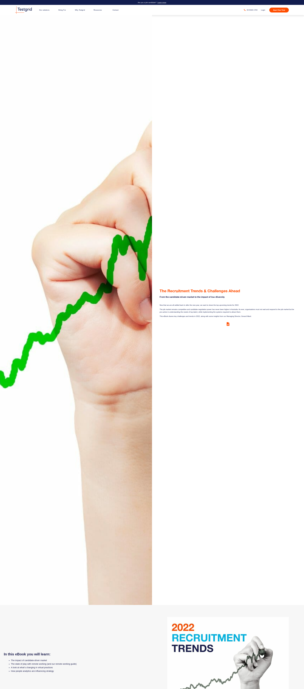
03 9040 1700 (252, 10)
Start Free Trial (279, 10)
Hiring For (62, 10)
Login (263, 10)
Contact (116, 10)
